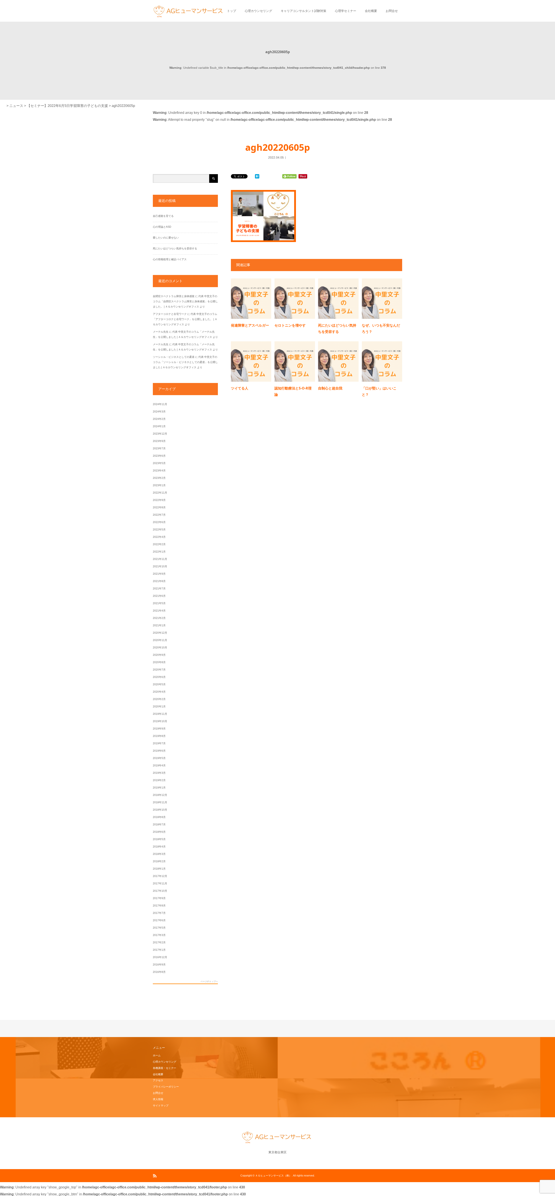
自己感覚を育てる (163, 216)
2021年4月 (159, 610)
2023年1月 (159, 485)
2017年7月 (159, 913)
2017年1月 (159, 949)
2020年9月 (159, 654)
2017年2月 (159, 942)
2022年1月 (159, 551)
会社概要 (371, 11)
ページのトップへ (209, 981)
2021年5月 (159, 603)
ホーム (157, 1055)
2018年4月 (159, 846)
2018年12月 (160, 795)
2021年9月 (159, 573)
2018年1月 (159, 868)
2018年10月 (160, 809)
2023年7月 (159, 448)
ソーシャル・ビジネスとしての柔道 (173, 356)
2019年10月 (160, 721)
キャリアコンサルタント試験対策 (303, 11)
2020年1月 (159, 706)
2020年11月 (160, 640)
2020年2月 (159, 699)
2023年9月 (159, 441)
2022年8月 (159, 507)
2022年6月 (159, 522)
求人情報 (158, 1099)
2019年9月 (159, 728)
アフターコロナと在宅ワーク (170, 314)
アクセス (158, 1080)
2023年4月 (159, 470)
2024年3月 (159, 411)
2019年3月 (159, 772)
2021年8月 (159, 581)
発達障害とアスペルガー (250, 325)
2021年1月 (159, 625)
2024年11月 (160, 404)
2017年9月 (159, 898)
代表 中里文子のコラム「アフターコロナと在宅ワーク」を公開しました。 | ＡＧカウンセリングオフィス (185, 319)
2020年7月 (159, 669)
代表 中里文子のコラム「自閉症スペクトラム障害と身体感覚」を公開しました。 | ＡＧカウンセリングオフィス (185, 301)
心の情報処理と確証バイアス (170, 259)
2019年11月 (160, 713)
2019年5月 (159, 758)
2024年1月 (159, 426)
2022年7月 (159, 514)
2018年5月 (159, 839)
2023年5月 (159, 463)
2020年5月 (159, 684)
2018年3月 (159, 854)
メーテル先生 (160, 331)
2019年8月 (159, 736)
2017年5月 (159, 927)
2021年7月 (159, 588)
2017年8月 (159, 905)
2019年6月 (159, 750)
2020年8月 (159, 662)
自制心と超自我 (330, 388)
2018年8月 (159, 817)
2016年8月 (159, 971)
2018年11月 (160, 802)
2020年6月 (159, 677)
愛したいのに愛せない (166, 237)
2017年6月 (159, 920)
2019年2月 (159, 780)
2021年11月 (160, 559)
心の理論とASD (162, 226)
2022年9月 (159, 500)
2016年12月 (160, 957)
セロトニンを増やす (290, 325)
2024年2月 (159, 418)
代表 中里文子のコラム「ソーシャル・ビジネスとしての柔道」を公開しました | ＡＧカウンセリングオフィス (185, 362)
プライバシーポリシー (166, 1086)
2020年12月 (160, 632)
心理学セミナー (345, 11)
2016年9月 (159, 964)
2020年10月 (160, 647)
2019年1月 (159, 787)
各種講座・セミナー (164, 1068)
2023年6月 (159, 455)
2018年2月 (159, 861)
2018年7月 (159, 824)
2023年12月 (160, 433)
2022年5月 (159, 529)
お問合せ (392, 11)
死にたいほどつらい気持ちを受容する (175, 248)
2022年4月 (159, 536)
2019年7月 (159, 743)
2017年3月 (159, 935)
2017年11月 (160, 883)
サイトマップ (160, 1105)
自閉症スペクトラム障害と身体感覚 (173, 296)
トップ (231, 11)
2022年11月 (160, 492)
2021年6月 (159, 595)
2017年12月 (160, 876)
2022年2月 (159, 544)
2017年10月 (160, 890)
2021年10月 (160, 566)
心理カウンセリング (258, 11)
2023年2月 (159, 477)
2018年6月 (159, 831)
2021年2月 (159, 618)
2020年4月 (159, 691)
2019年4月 (159, 765)
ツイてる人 (239, 388)
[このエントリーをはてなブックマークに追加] (257, 176)
